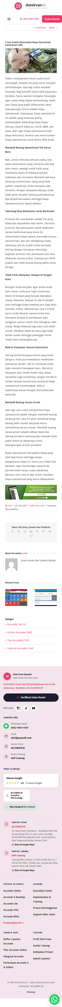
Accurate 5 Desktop (14, 897)
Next (51, 27)
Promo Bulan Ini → (13, 922)
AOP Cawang (18, 758)
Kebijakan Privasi (43, 952)
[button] (7, 597)
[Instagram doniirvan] (18, 708)
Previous (41, 27)
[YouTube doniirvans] (33, 708)
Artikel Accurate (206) (19, 632)
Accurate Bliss (11, 916)
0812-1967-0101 (19, 727)
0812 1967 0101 (31, 18)
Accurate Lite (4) (16, 624)
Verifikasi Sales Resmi (33, 697)
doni (10, 506)
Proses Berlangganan (45, 907)
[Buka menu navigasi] (9, 19)
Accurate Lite (10, 903)
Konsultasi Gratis (42, 890)
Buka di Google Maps (25, 844)
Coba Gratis (52, 18)
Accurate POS (10, 910)
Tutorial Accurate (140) (20, 648)
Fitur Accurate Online (15, 949)
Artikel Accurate (37, 506)
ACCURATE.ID (18, 748)
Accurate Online (12, 890)
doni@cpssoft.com (21, 737)
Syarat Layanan (41, 958)
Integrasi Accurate (13, 956)
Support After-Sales (44, 914)
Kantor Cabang (41, 945)
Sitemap (31, 992)
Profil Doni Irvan (42, 939)
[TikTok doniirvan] (26, 708)
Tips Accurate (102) (18, 640)
